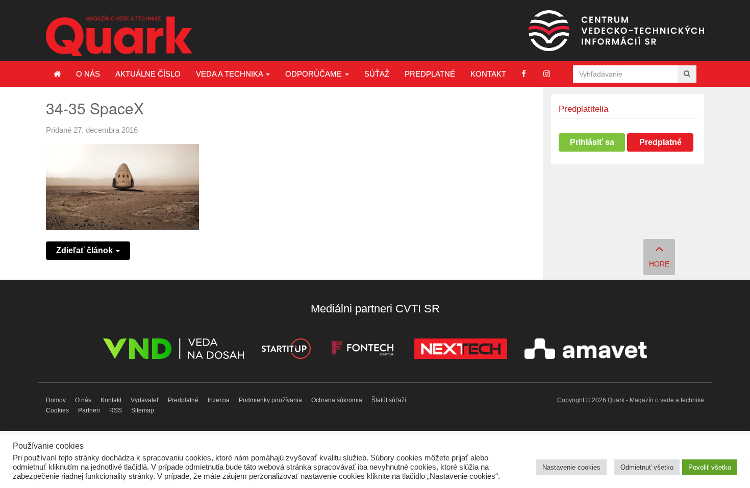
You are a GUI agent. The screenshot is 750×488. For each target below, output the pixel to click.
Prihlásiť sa (592, 142)
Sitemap (142, 410)
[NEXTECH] (460, 350)
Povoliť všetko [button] (709, 467)
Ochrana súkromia (336, 400)
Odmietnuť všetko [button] (646, 467)
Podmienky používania (270, 400)
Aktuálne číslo (148, 73)
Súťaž (376, 73)
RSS (115, 410)
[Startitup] (285, 350)
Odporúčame (314, 73)
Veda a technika (230, 73)
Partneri (89, 410)
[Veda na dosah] (173, 350)
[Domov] (57, 74)
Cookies (57, 410)
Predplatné (430, 73)
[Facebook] (524, 74)
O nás (88, 73)
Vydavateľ (145, 400)
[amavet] (585, 350)
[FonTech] (362, 350)
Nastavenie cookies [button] (571, 467)
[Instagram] (547, 74)
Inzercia (219, 400)
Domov (56, 400)
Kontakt (488, 73)
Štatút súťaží (388, 400)
